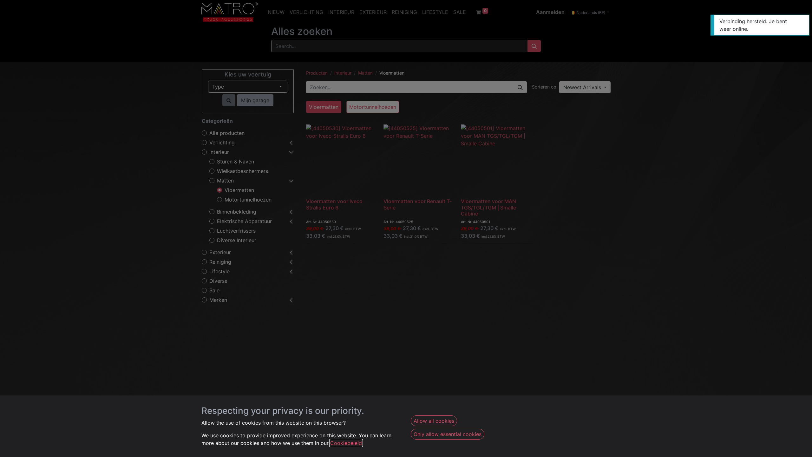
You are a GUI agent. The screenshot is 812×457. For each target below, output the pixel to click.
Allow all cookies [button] (434, 421)
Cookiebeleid (346, 443)
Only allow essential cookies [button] (447, 434)
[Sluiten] (803, 21)
